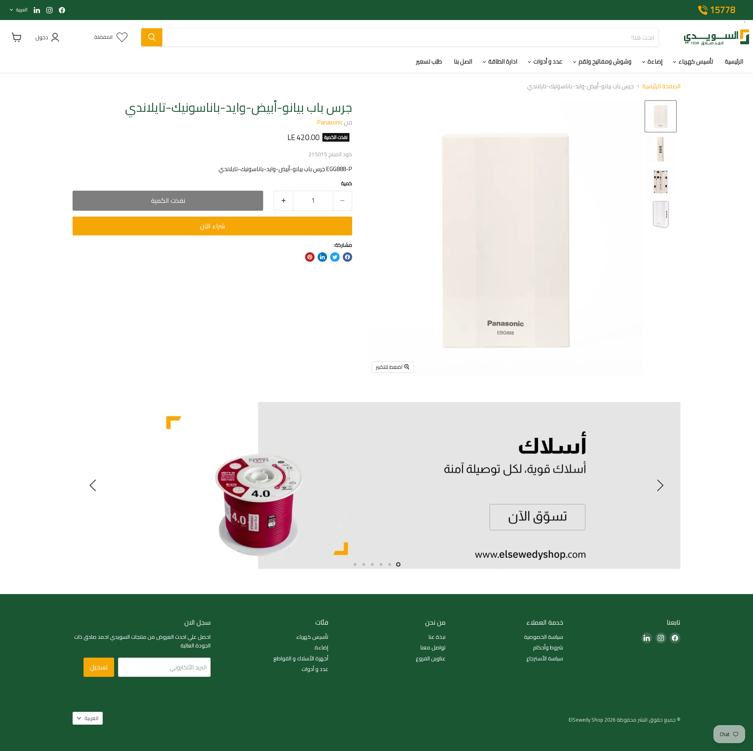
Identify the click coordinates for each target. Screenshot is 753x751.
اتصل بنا (463, 61)
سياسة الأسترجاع (544, 659)
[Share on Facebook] (347, 257)
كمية (346, 183)
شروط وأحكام (548, 648)
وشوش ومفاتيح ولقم (604, 61)
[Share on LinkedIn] (322, 257)
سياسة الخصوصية (543, 637)
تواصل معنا (433, 648)
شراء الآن (212, 226)
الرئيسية (734, 61)
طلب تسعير (429, 61)
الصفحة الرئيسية (661, 86)
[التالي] (94, 485)
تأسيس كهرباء (695, 61)
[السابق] (659, 485)
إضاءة (654, 61)
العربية (21, 9)
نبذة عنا (437, 637)
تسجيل (99, 667)
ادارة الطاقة (502, 61)
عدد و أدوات (547, 61)
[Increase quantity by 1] (283, 201)
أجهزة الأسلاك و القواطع (300, 659)
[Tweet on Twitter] (335, 257)
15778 (722, 10)
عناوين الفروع (431, 659)
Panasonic (330, 122)
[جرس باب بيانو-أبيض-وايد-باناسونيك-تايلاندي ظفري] (660, 116)
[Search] (151, 37)
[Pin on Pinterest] (310, 257)
